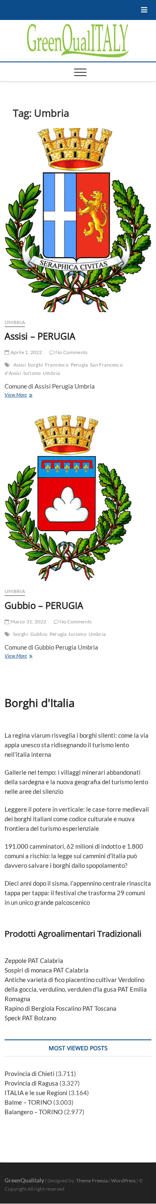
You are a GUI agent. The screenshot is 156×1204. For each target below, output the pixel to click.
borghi (35, 365)
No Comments (70, 352)
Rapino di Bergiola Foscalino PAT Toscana (60, 1008)
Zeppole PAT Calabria (34, 960)
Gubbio (38, 634)
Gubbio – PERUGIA (44, 605)
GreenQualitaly (24, 1180)
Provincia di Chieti (29, 1073)
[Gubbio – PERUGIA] (78, 498)
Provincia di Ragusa (31, 1083)
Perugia (79, 365)
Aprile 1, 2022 (25, 352)
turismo (32, 373)
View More (25, 395)
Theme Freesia (92, 1180)
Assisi (19, 365)
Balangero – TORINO (34, 1111)
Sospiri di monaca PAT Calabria (47, 970)
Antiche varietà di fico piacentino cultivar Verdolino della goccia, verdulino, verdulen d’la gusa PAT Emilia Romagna (76, 989)
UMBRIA (15, 322)
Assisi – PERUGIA (40, 336)
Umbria (51, 373)
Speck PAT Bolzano (30, 1018)
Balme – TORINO (28, 1102)
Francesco (57, 365)
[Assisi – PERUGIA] (78, 220)
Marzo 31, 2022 (27, 621)
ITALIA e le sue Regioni (36, 1092)
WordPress (123, 1180)
